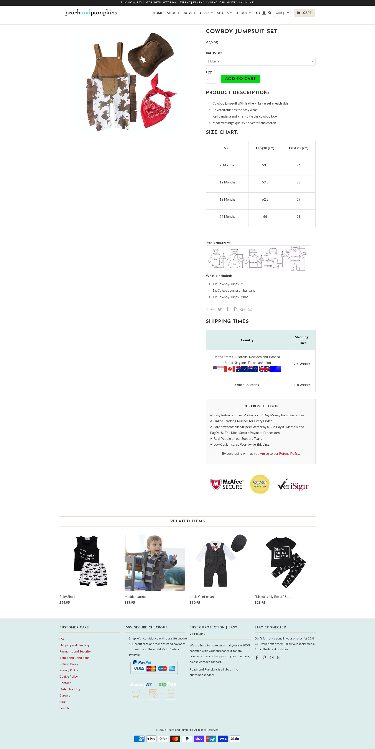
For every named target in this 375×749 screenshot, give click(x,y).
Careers (64, 695)
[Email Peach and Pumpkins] (279, 657)
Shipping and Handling (74, 645)
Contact (65, 683)
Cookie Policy (68, 676)
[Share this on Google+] (241, 309)
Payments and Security (75, 651)
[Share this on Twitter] (219, 309)
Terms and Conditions (74, 657)
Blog (62, 701)
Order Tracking (69, 689)
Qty (209, 72)
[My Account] (264, 14)
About (243, 13)
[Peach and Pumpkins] (89, 12)
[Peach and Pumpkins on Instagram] (272, 657)
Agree (264, 453)
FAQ (62, 639)
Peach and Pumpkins (180, 729)
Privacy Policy (68, 670)
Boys (189, 13)
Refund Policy (289, 453)
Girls (206, 13)
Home (158, 13)
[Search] (270, 14)
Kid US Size (214, 53)
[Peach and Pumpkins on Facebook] (257, 657)
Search (64, 708)
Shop (173, 13)
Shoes (224, 13)
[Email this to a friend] (249, 309)
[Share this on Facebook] (226, 309)
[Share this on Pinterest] (234, 309)
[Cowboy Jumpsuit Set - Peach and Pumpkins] (130, 81)
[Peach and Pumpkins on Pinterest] (264, 657)
